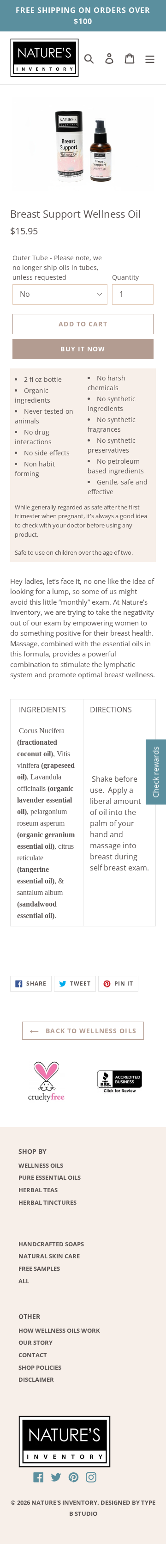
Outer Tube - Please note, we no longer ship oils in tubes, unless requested (57, 267)
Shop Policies (39, 1367)
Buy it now (82, 348)
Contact (32, 1355)
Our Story (35, 1342)
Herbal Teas (38, 1190)
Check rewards (156, 772)
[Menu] (150, 57)
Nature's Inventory (64, 1502)
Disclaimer (36, 1379)
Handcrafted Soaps (51, 1244)
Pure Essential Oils (49, 1177)
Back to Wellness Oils (89, 1030)
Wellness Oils (40, 1165)
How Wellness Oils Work (59, 1330)
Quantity (125, 277)
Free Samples (39, 1268)
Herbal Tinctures (47, 1202)
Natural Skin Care (49, 1256)
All (23, 1281)
